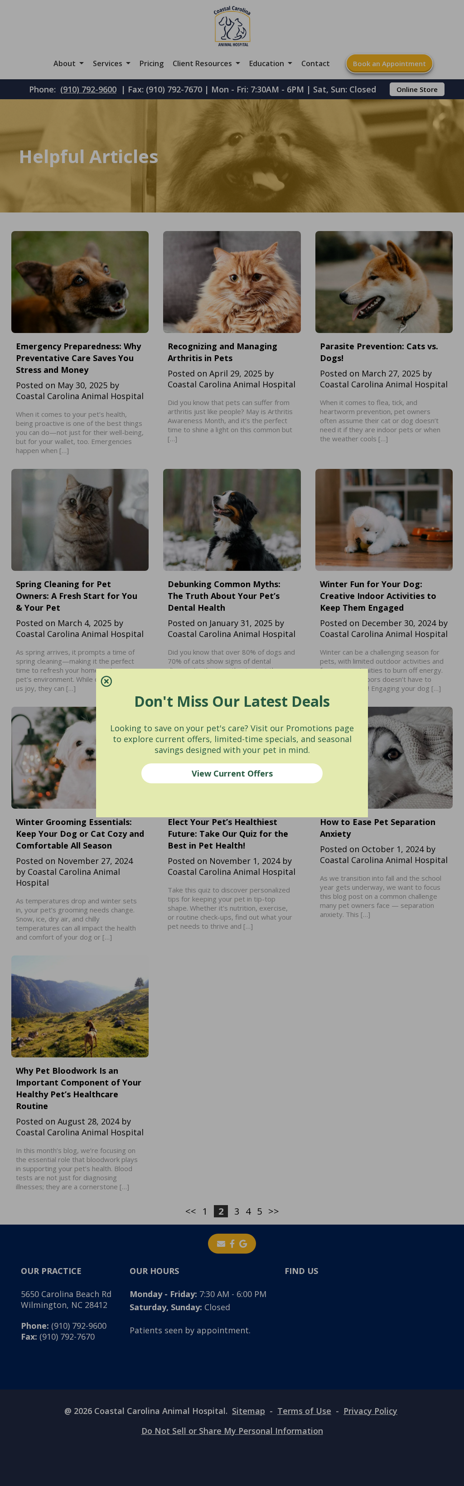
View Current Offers (232, 773)
